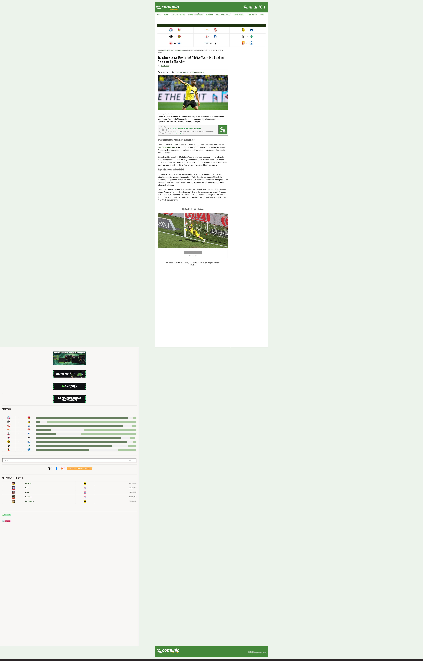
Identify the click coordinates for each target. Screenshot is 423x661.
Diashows (165, 50)
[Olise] (13, 492)
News (166, 14)
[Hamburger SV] (29, 441)
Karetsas (28, 483)
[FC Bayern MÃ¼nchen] (9, 417)
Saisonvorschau (178, 14)
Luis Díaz (28, 497)
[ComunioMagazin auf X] (260, 8)
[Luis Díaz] (13, 497)
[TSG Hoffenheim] (29, 433)
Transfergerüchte (195, 14)
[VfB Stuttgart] (29, 417)
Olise (27, 492)
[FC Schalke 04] (29, 449)
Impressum (251, 651)
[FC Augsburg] (9, 449)
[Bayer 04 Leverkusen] (29, 421)
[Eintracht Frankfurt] (29, 429)
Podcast (209, 14)
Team (262, 14)
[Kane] (13, 488)
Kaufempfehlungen (223, 14)
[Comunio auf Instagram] (251, 8)
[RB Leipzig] (9, 437)
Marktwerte (239, 14)
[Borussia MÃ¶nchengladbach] (29, 437)
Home (159, 14)
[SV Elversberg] (9, 421)
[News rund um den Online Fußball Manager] (167, 6)
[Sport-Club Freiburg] (9, 445)
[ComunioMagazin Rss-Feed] (255, 8)
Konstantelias (29, 501)
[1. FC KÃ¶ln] (9, 433)
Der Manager (252, 14)
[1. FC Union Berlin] (9, 429)
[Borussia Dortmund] (9, 441)
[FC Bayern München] (85, 488)
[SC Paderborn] (29, 425)
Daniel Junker (165, 66)
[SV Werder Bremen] (29, 445)
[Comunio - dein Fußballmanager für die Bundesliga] (245, 8)
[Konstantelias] (13, 501)
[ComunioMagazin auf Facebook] (264, 8)
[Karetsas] (13, 483)
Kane (27, 488)
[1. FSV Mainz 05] (9, 425)
